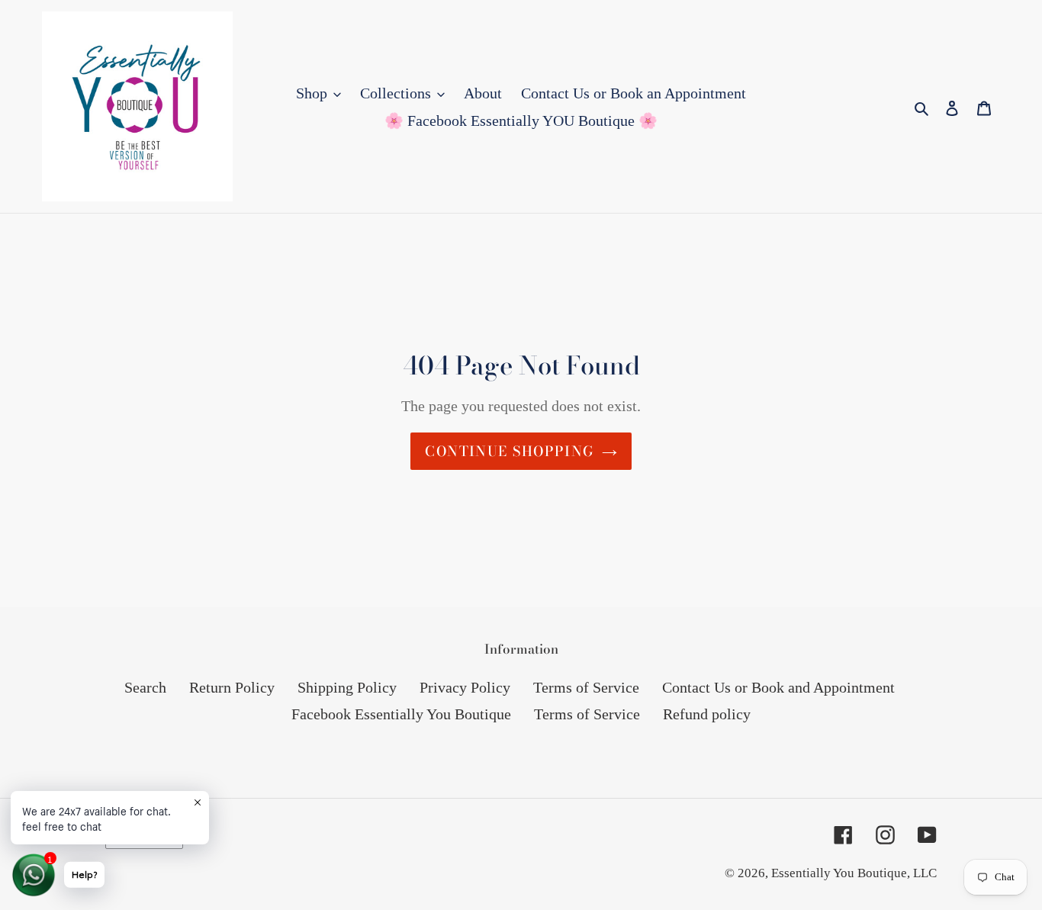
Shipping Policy (347, 687)
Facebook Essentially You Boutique (401, 714)
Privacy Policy (465, 687)
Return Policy (232, 687)
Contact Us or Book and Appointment (778, 687)
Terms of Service (586, 687)
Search (145, 687)
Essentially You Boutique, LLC (854, 873)
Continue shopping (509, 451)
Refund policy (707, 714)
